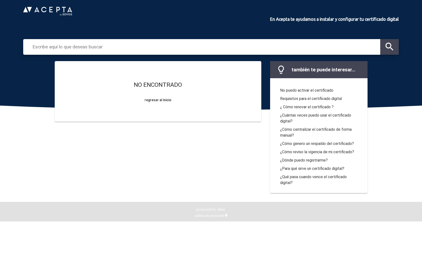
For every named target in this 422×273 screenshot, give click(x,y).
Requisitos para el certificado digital (311, 98)
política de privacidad (211, 215)
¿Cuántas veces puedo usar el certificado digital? (315, 118)
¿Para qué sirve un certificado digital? (312, 168)
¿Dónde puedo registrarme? (304, 160)
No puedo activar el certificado (306, 90)
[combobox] (205, 47)
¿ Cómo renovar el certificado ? (307, 107)
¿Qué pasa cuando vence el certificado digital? (313, 180)
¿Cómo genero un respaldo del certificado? (317, 143)
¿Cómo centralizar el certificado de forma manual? (316, 132)
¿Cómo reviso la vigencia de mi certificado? (317, 152)
